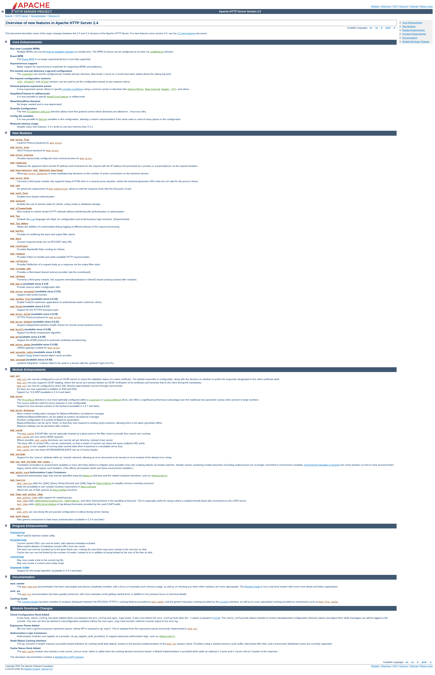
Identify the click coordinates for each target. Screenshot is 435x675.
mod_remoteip (18, 163)
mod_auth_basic (19, 516)
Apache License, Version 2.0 (38, 669)
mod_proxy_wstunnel (22, 291)
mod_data (15, 238)
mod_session (17, 201)
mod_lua (15, 216)
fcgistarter (17, 532)
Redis (29, 355)
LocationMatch (112, 400)
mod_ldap (15, 494)
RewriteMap (60, 490)
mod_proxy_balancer (35, 173)
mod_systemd (17, 359)
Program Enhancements (414, 34)
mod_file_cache (328, 602)
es (376, 28)
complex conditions (72, 89)
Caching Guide (30, 601)
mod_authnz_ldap (32, 494)
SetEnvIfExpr (135, 89)
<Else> (45, 81)
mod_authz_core (19, 472)
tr (394, 28)
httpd (216, 618)
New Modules (409, 26)
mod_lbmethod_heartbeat (48, 170)
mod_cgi (15, 461)
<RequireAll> (159, 475)
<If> (19, 81)
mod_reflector (19, 261)
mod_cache (16, 430)
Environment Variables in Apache (322, 464)
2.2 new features (186, 33)
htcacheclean (18, 540)
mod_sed (15, 185)
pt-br (388, 28)
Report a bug (426, 6)
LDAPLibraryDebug (45, 504)
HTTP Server (21, 16)
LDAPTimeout (71, 501)
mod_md (14, 337)
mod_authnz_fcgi (20, 299)
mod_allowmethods (21, 208)
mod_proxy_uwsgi (20, 344)
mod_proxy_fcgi (19, 139)
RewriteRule (104, 483)
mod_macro (16, 284)
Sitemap (414, 6)
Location (94, 400)
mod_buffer (17, 231)
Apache (9, 16)
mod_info (15, 508)
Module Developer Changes (415, 41)
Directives (386, 6)
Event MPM (28, 59)
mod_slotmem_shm (20, 268)
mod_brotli (17, 329)
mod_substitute (58, 189)
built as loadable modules (60, 51)
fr (381, 28)
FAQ (395, 6)
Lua (33, 219)
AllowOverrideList (38, 111)
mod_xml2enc (17, 276)
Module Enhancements (413, 30)
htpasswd (15, 567)
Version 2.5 (53, 16)
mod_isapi (43, 461)
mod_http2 (16, 306)
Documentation (38, 16)
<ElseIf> (29, 81)
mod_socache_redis (21, 352)
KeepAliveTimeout (58, 96)
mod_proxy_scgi (19, 147)
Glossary (403, 6)
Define (43, 119)
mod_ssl (15, 376)
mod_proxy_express (21, 155)
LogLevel (27, 74)
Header (165, 89)
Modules (375, 6)
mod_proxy (56, 143)
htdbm (25, 567)
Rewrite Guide (252, 586)
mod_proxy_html (19, 178)
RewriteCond (152, 89)
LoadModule (156, 51)
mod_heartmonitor (21, 170)
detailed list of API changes (69, 657)
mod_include (17, 454)
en (371, 28)
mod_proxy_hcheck (21, 321)
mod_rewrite (17, 480)
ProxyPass (28, 400)
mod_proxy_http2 (20, 314)
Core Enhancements (412, 22)
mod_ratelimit (19, 246)
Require (88, 475)
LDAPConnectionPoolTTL (48, 501)
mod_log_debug (19, 223)
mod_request (17, 253)
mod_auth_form (19, 193)
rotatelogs (17, 556)
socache (224, 601)
